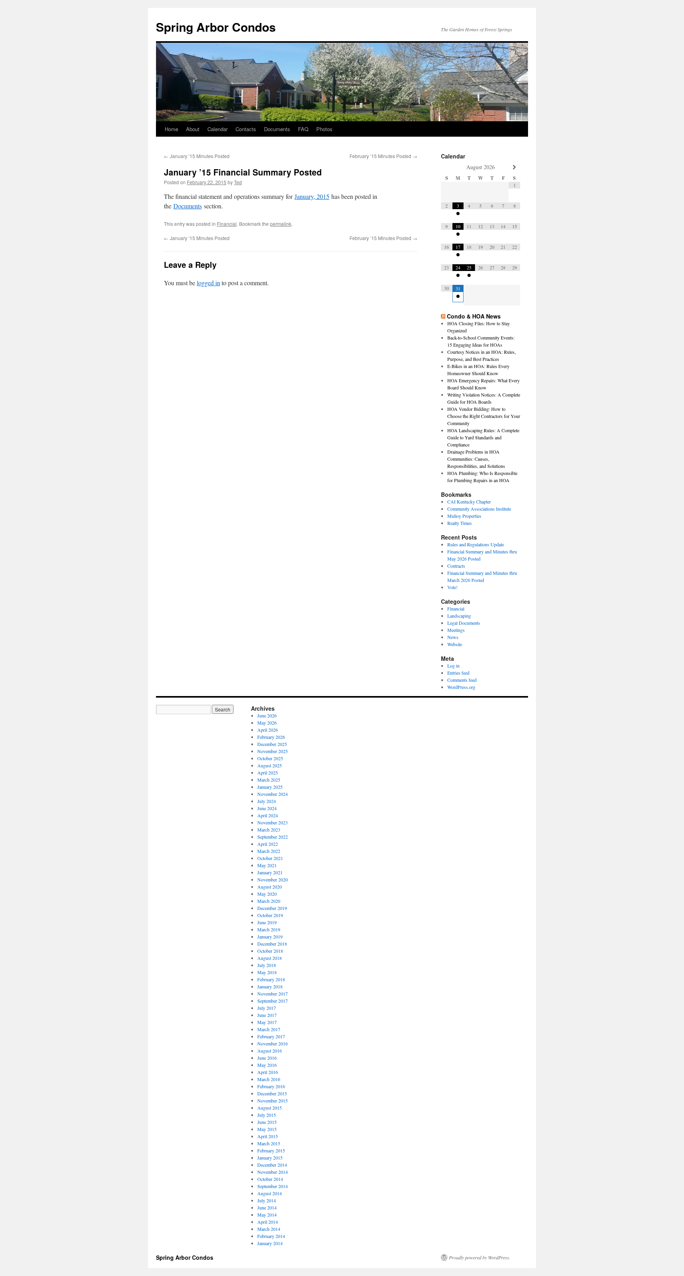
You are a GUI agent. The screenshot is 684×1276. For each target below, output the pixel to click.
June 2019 (267, 922)
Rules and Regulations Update (475, 544)
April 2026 (267, 730)
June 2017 (267, 1015)
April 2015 (267, 1136)
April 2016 (267, 1072)
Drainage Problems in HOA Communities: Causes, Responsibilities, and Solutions (476, 458)
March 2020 (268, 901)
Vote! (452, 587)
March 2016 (268, 1079)
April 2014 (267, 1222)
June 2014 (267, 1207)
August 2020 (269, 886)
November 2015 (272, 1100)
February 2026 (271, 737)
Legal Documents (463, 623)
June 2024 (267, 808)
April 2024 (267, 815)
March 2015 (268, 1143)
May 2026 (267, 722)
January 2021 (270, 872)
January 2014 (270, 1243)
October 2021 (270, 858)
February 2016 (271, 1086)
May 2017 (267, 1022)
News (452, 637)
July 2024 (266, 801)
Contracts (456, 566)
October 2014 (270, 1179)
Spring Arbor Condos (216, 26)
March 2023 (268, 829)
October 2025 (270, 758)
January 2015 (270, 1157)
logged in (208, 282)
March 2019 (268, 929)
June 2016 (267, 1058)
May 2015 (267, 1129)
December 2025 (272, 744)
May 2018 (267, 972)
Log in (453, 665)
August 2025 (269, 765)
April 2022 (267, 844)
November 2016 (272, 1043)
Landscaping (459, 615)
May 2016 (267, 1065)
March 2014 (268, 1229)
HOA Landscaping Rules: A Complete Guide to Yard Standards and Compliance (483, 437)
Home (171, 129)
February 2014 (271, 1236)
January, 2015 (311, 196)
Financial (227, 223)
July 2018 (266, 965)
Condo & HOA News (474, 316)
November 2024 (272, 794)
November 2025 (272, 751)
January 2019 (270, 936)
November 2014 (272, 1172)
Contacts (246, 129)
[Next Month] (514, 167)
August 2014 (269, 1193)
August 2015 (269, 1107)
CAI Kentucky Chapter (469, 501)
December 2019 (272, 908)
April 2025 (267, 772)
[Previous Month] (446, 167)
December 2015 (272, 1093)
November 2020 (272, 879)
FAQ (303, 129)
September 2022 (272, 837)
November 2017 (272, 993)
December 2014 (272, 1165)
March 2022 (268, 851)
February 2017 (271, 1036)
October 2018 (270, 951)
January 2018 (270, 986)
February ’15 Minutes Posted (383, 156)
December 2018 (272, 943)
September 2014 (272, 1186)
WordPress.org (461, 687)
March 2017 (268, 1029)
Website (454, 644)
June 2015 (267, 1122)
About (193, 129)
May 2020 (267, 894)
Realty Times (459, 523)
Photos (324, 129)
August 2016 (269, 1050)
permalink (280, 223)
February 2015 (271, 1150)
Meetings (456, 630)
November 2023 (272, 822)
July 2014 (266, 1200)
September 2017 (272, 1001)
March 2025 (268, 779)
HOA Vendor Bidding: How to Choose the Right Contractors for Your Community (483, 416)
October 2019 (270, 915)
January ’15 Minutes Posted (197, 156)
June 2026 (267, 715)
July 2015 (266, 1115)
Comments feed (462, 680)
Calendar (217, 129)
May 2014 (267, 1214)
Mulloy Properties (464, 516)
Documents (277, 129)
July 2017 (266, 1008)
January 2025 (270, 787)
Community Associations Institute (479, 508)
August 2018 (269, 958)
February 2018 (271, 979)
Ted (238, 182)
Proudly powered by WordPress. (479, 1257)
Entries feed (458, 672)
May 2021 (267, 865)
